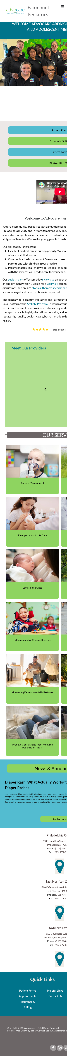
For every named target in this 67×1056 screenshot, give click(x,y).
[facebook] (53, 1048)
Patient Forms (27, 990)
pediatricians (16, 279)
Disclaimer (58, 1030)
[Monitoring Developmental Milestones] (32, 670)
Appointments (27, 996)
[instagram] (60, 1048)
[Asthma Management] (32, 461)
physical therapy (41, 288)
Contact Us (55, 996)
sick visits (48, 279)
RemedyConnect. (38, 1030)
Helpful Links (55, 990)
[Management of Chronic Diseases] (32, 618)
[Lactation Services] (32, 565)
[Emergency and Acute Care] (32, 513)
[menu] (62, 6)
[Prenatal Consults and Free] (32, 722)
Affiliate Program (37, 304)
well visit (52, 283)
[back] (45, 389)
